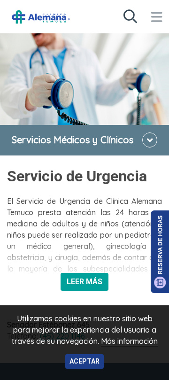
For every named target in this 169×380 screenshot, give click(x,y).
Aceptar (84, 361)
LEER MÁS (84, 281)
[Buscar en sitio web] (130, 16)
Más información (129, 341)
